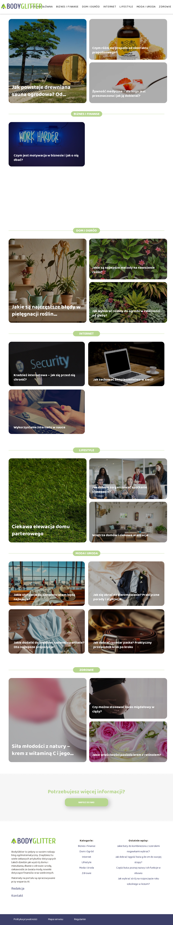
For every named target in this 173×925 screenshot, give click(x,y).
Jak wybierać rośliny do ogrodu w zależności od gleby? (126, 313)
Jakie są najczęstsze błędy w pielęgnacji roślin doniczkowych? (46, 311)
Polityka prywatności (25, 919)
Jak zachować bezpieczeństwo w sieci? (123, 379)
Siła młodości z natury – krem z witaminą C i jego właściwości (41, 750)
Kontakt (17, 895)
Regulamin (80, 919)
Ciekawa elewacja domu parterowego (41, 530)
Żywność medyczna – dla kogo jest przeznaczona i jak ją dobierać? (119, 93)
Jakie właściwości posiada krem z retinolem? (126, 755)
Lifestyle (126, 7)
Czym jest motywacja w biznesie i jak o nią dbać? (46, 157)
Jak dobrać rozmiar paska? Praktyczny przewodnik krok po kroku (122, 644)
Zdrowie (165, 7)
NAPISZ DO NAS (86, 802)
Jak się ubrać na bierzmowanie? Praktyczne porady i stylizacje (126, 597)
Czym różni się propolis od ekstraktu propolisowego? (120, 50)
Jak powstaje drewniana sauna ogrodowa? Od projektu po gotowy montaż (45, 91)
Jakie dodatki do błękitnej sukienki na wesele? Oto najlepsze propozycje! (49, 644)
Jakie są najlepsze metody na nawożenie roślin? (123, 269)
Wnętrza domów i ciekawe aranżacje (120, 535)
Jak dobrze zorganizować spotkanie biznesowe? (119, 489)
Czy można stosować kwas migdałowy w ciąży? (123, 709)
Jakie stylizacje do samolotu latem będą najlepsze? (44, 597)
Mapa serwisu (55, 919)
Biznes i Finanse (67, 7)
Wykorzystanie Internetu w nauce (39, 427)
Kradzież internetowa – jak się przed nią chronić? (44, 377)
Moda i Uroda (146, 7)
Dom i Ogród (91, 7)
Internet (109, 7)
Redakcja (17, 888)
